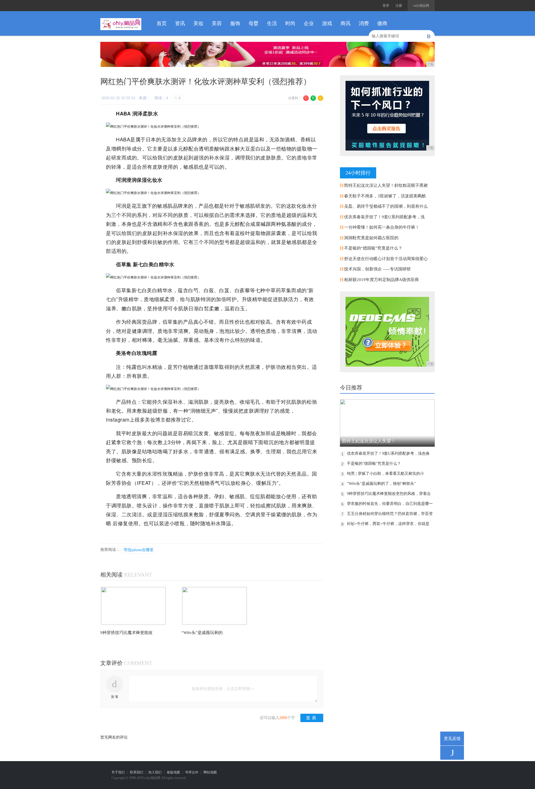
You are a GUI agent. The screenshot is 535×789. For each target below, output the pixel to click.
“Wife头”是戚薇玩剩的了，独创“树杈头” (381, 483)
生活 (272, 23)
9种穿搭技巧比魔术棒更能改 (126, 632)
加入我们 (155, 772)
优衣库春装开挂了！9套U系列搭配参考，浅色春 (388, 453)
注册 (398, 6)
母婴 (254, 23)
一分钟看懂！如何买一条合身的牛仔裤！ (381, 227)
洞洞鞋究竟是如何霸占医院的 (371, 238)
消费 (364, 23)
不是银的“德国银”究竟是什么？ (373, 248)
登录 (386, 6)
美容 (217, 23)
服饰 (235, 23)
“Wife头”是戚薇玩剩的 (202, 632)
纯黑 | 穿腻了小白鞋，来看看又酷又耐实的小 (385, 473)
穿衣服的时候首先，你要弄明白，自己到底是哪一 (390, 504)
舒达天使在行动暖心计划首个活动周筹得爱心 (386, 258)
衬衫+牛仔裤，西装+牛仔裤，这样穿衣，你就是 (388, 524)
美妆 (198, 23)
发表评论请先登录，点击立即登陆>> (222, 689)
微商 (382, 23)
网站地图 (210, 772)
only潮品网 (421, 6)
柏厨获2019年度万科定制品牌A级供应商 (381, 279)
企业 (309, 23)
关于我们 (118, 772)
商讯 (346, 23)
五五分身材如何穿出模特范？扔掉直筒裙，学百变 (390, 514)
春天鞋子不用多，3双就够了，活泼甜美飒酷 (385, 196)
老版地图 (173, 772)
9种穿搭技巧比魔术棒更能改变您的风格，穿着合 (389, 494)
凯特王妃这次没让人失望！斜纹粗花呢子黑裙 (386, 185)
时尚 (290, 23)
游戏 (327, 23)
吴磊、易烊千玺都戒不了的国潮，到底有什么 (386, 206)
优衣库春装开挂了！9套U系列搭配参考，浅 (384, 217)
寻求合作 (191, 772)
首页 (162, 23)
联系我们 (136, 772)
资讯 (180, 23)
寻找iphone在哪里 (138, 550)
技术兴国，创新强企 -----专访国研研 (377, 269)
